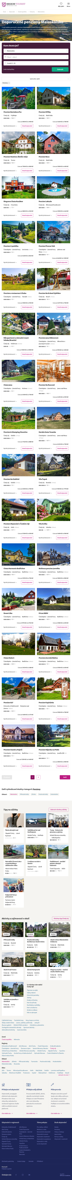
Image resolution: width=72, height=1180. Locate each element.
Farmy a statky (58, 1136)
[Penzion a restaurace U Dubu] (18, 279)
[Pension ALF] (18, 688)
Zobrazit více (66, 34)
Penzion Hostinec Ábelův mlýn (16, 157)
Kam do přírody (31, 1002)
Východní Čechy (7, 1053)
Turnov (9, 1070)
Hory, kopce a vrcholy (32, 1020)
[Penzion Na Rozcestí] (53, 371)
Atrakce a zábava (32, 1010)
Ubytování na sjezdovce (44, 1139)
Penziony (36, 789)
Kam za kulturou (32, 1007)
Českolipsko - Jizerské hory (10, 1048)
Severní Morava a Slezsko (40, 1048)
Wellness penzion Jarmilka (49, 568)
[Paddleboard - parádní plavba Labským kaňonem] (58, 852)
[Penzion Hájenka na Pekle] (53, 735)
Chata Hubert (9, 658)
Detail (27, 126)
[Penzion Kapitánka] (53, 688)
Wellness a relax (41, 1129)
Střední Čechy (41, 1051)
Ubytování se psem (42, 1134)
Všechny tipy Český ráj (61, 918)
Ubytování (12, 12)
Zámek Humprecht (33, 970)
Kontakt (31, 1161)
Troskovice (26, 1073)
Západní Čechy (52, 1051)
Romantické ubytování (43, 1132)
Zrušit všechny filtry (9, 69)
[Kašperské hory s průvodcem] (14, 885)
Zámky (29, 998)
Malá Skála (39, 1070)
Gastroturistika (21, 1030)
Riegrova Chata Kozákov (13, 201)
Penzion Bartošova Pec (13, 112)
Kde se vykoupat (32, 1012)
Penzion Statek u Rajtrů (13, 750)
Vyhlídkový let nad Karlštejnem (34, 831)
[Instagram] (23, 1175)
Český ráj (32, 12)
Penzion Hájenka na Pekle (49, 750)
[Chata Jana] (18, 371)
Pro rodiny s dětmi (42, 1127)
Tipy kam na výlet (32, 990)
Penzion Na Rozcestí (47, 385)
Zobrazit (60, 69)
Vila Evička (43, 524)
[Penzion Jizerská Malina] (53, 644)
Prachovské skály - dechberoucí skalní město (36, 941)
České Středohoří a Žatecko (55, 1053)
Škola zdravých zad (11, 830)
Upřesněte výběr (35, 79)
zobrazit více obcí (63, 1075)
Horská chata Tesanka (47, 432)
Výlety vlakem (31, 993)
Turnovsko (34, 1061)
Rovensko (17, 1064)
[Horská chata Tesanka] (53, 418)
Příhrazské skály (24, 794)
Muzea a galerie (6, 1025)
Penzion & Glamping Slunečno (15, 432)
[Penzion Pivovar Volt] (53, 232)
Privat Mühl (43, 613)
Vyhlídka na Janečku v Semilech (11, 1000)
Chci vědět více (6, 1113)
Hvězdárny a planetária (37, 1025)
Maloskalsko (41, 12)
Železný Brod (42, 1073)
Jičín (3, 1070)
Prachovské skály (43, 794)
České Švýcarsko (43, 1046)
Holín (31, 1070)
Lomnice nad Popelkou (58, 1070)
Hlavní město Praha (8, 1055)
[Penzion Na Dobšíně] (18, 465)
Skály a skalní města (8, 1023)
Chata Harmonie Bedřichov (14, 568)
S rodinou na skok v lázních (34, 862)
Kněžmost (52, 1073)
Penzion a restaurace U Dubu (15, 293)
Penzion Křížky (45, 112)
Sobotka (4, 1073)
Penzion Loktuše (45, 201)
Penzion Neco (44, 157)
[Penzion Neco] (53, 143)
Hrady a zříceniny (32, 1000)
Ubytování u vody (42, 1141)
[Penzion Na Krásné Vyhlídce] (53, 279)
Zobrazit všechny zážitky (58, 809)
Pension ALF (8, 703)
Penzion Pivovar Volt (47, 246)
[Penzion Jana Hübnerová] (53, 324)
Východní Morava (39, 1053)
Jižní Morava (23, 1046)
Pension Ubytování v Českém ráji (17, 524)
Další (65, 777)
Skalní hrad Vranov (10, 970)
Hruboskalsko (54, 794)
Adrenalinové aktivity (8, 1030)
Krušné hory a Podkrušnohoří (23, 1053)
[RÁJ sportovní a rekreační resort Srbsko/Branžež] (18, 324)
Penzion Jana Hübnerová (48, 338)
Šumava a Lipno (25, 1048)
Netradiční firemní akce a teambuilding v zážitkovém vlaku (13, 863)
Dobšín (46, 1070)
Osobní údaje (21, 1161)
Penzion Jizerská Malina (48, 658)
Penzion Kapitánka (46, 703)
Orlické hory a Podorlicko (9, 1051)
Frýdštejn (60, 1073)
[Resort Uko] (18, 599)
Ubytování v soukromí (60, 1139)
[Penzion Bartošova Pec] (18, 98)
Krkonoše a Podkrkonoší (9, 1046)
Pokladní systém (7, 1169)
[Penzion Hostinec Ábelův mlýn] (18, 143)
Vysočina (62, 1051)
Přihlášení (40, 1161)
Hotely (56, 1127)
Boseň (67, 1073)
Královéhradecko (55, 1046)
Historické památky (33, 995)
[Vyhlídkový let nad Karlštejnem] (36, 820)
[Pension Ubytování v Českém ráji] (18, 510)
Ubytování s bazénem (43, 1136)
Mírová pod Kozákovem (20, 1070)
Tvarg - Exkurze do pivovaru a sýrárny (56, 831)
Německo (17, 1039)
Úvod (4, 12)
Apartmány (57, 1134)
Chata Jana (8, 385)
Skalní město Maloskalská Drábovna (59, 941)
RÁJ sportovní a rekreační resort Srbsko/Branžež (16, 339)
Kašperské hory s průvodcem (11, 896)
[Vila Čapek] (53, 465)
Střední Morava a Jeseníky (27, 1051)
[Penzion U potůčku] (18, 232)
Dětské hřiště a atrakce (21, 1025)
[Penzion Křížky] (53, 98)
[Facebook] (16, 1175)
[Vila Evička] (53, 510)
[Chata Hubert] (18, 644)
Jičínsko (34, 794)
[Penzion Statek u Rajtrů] (18, 735)
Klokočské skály (7, 1064)
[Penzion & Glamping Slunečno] (18, 418)
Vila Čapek (43, 479)
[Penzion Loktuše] (53, 187)
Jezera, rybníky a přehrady (24, 1023)
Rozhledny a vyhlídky (33, 1005)
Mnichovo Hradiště (15, 1073)
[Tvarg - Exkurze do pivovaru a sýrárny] (58, 820)
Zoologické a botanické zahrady (11, 1027)
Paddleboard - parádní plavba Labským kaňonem (57, 863)
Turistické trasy (18, 1020)
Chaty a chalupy (59, 1132)
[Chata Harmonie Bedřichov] (18, 554)
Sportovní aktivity (28, 1027)
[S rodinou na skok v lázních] (36, 852)
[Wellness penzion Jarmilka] (53, 554)
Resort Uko (8, 613)
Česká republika (22, 12)
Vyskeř (34, 1073)
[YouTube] (29, 1175)
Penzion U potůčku (11, 246)
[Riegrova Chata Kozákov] (18, 187)
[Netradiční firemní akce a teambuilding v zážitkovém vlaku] (14, 852)
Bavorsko (22, 1154)
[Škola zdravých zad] (14, 820)
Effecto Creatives (65, 1174)
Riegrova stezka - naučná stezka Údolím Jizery (59, 970)
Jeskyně (37, 1023)
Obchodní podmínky (8, 1161)
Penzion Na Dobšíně (11, 479)
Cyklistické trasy (7, 1020)
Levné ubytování (42, 1144)
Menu (68, 6)
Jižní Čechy (32, 1046)
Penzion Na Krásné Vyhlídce (50, 293)
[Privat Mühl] (53, 599)
